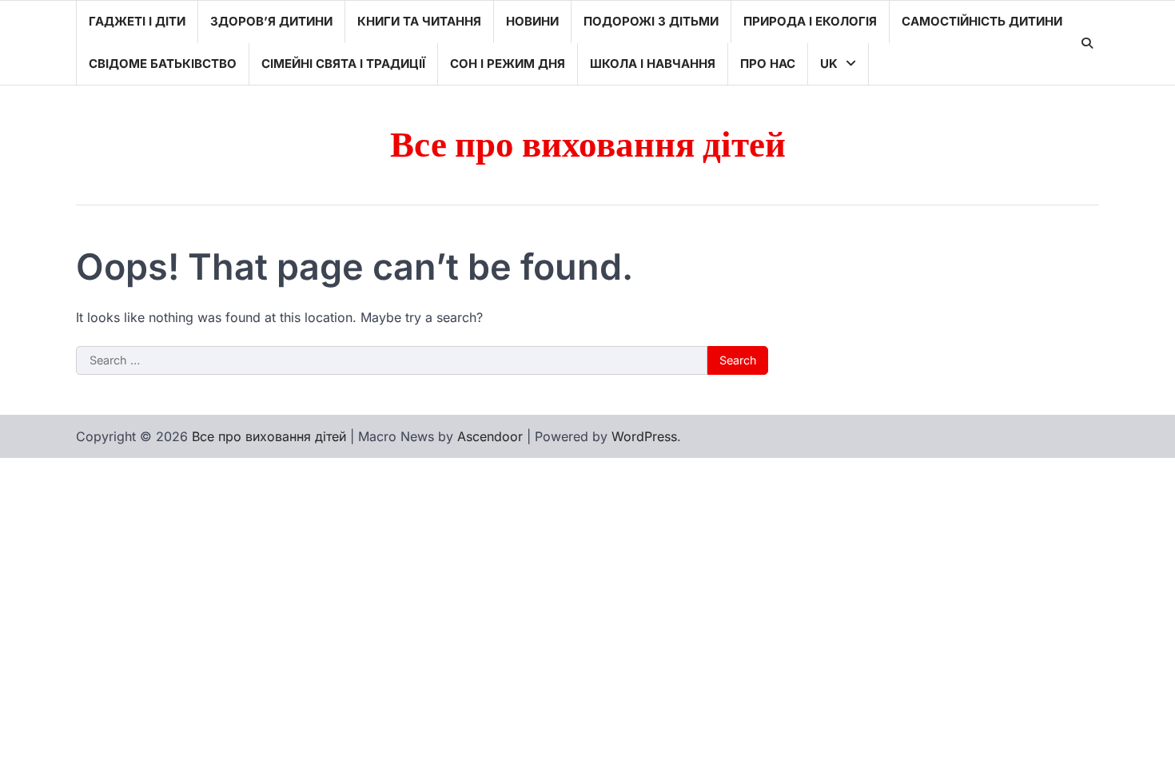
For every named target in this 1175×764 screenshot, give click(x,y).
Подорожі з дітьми (651, 21)
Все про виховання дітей (588, 146)
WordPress (644, 436)
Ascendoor (490, 436)
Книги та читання (419, 21)
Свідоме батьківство (163, 63)
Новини (532, 21)
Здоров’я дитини (271, 21)
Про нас (767, 63)
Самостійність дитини (982, 21)
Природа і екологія (810, 21)
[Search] (1087, 43)
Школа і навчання (652, 63)
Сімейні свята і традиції (343, 63)
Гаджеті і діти (137, 21)
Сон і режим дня (507, 63)
